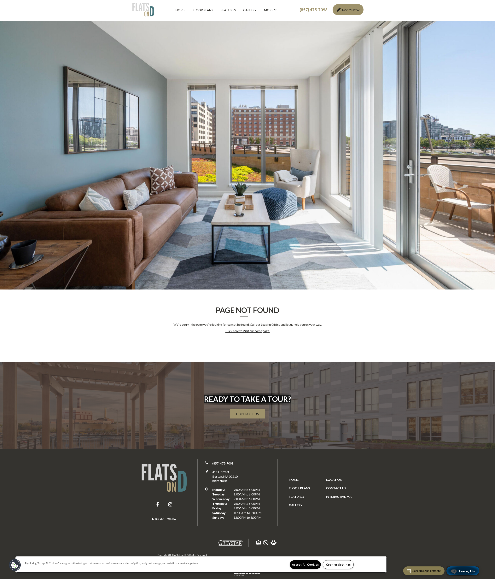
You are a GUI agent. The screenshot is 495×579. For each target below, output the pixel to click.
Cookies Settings (338, 564)
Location (334, 479)
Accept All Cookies (305, 564)
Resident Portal (165, 518)
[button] (314, 9)
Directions (219, 481)
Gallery (249, 10)
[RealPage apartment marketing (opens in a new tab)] (247, 572)
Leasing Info (467, 571)
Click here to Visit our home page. (247, 331)
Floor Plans (203, 10)
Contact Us (336, 488)
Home (180, 10)
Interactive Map (339, 496)
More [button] (269, 10)
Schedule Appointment (426, 570)
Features (228, 10)
